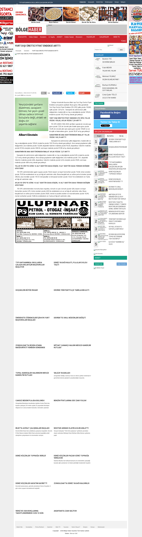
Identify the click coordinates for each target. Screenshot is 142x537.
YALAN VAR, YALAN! (109, 71)
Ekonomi (79, 37)
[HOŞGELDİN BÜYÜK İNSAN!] (34, 280)
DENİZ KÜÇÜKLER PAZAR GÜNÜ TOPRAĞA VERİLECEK (71, 457)
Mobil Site (99, 2)
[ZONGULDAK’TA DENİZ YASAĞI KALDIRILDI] (72, 473)
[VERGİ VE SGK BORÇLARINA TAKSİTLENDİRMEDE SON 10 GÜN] (34, 501)
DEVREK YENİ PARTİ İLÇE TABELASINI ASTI (71, 290)
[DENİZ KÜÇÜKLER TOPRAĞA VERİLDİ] (34, 446)
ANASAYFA (22, 37)
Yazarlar (65, 527)
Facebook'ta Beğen (110, 112)
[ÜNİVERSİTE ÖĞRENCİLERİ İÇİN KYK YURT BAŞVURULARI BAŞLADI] (34, 308)
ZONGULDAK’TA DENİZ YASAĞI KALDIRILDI (71, 483)
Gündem (43, 37)
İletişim (123, 2)
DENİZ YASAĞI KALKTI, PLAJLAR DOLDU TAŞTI (70, 263)
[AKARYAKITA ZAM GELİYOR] (72, 501)
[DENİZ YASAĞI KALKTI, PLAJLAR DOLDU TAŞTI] (72, 252)
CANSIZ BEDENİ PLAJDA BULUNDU (30, 400)
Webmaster (108, 2)
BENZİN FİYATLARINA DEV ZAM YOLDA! (70, 400)
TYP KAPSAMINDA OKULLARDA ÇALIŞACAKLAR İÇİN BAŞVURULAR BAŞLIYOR (30, 264)
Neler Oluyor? (76, 527)
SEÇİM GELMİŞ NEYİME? (110, 79)
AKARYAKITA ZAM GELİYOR (65, 511)
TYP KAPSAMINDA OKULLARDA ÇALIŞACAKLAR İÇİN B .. (35, 3)
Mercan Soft (73, 533)
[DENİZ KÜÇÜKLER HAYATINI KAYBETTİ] (34, 473)
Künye (117, 2)
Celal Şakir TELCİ (109, 95)
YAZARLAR (90, 37)
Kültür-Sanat (69, 37)
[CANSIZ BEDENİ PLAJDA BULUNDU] (34, 390)
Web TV (58, 527)
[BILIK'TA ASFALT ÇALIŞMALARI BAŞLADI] (34, 418)
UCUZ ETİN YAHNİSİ (109, 98)
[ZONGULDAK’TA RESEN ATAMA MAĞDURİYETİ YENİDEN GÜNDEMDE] (34, 335)
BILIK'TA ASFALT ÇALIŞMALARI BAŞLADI (32, 428)
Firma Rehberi (39, 527)
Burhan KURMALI (109, 85)
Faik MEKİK (107, 68)
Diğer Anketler (121, 264)
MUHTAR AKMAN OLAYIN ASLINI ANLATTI (71, 428)
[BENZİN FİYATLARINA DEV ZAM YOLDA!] (72, 390)
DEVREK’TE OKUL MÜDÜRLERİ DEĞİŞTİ (70, 318)
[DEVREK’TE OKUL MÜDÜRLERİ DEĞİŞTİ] (72, 308)
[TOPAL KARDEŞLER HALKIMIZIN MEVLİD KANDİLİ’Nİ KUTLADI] (34, 363)
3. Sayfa (52, 37)
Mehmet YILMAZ (109, 76)
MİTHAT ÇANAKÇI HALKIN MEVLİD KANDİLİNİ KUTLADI (72, 346)
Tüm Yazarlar (99, 103)
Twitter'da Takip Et (110, 122)
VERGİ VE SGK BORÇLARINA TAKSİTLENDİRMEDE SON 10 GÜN (29, 512)
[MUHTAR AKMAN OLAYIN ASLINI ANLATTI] (72, 418)
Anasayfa (91, 2)
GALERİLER (104, 37)
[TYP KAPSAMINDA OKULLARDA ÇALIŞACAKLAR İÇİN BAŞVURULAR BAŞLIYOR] (34, 252)
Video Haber (33, 37)
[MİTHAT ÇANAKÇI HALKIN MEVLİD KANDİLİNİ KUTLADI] (72, 335)
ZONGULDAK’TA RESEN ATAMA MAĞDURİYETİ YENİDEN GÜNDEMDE (30, 346)
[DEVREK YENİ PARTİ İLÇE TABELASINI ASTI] (72, 280)
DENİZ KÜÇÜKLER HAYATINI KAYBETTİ (31, 483)
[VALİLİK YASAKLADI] (72, 363)
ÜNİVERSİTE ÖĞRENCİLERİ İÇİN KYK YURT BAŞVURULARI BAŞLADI (33, 319)
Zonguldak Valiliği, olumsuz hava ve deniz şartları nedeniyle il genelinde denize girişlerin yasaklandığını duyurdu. (72, 377)
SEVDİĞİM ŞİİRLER (108, 62)
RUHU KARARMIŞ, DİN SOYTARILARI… (109, 89)
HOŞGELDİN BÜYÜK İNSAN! (27, 290)
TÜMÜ (123, 41)
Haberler (83, 2)
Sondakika (29, 527)
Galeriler (49, 527)
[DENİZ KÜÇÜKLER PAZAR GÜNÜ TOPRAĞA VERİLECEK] (72, 446)
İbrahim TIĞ (107, 59)
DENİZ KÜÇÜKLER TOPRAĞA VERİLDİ (31, 456)
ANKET (59, 37)
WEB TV (116, 37)
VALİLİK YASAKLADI (62, 373)
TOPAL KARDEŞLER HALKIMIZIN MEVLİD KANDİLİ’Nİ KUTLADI (32, 374)
